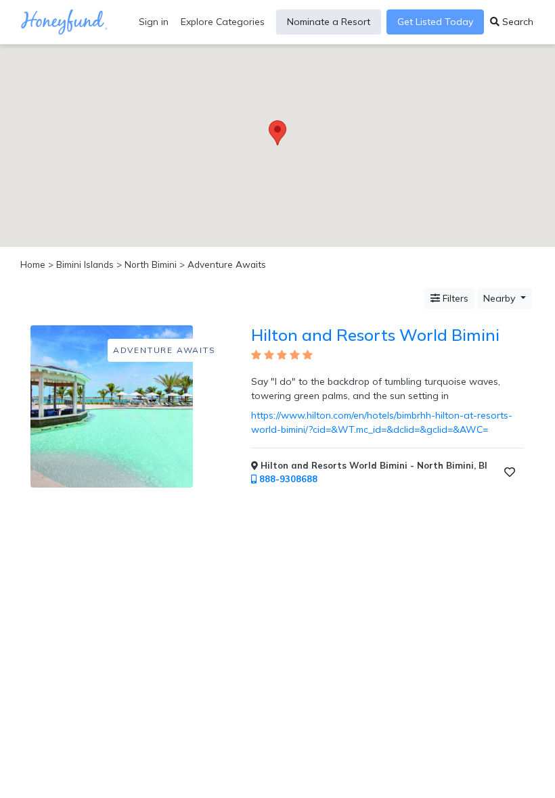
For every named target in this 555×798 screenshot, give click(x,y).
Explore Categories (223, 22)
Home (32, 264)
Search (516, 22)
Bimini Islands (85, 264)
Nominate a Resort (328, 22)
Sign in (154, 22)
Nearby (500, 298)
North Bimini (151, 264)
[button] (277, 133)
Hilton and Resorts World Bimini (375, 335)
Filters (454, 298)
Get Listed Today (435, 22)
